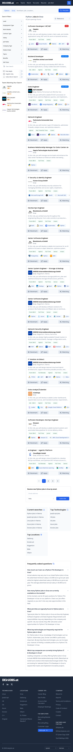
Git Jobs (52, 521)
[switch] (21, 71)
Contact (58, 715)
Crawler (58, 712)
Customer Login (43, 726)
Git (3, 705)
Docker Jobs (54, 528)
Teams (23, 3)
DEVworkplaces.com (63, 731)
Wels (28, 549)
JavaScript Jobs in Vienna (35, 517)
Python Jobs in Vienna (34, 513)
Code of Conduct (61, 708)
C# (3, 701)
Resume (43, 3)
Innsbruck (30, 542)
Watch (29, 3)
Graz (41, 17)
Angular (4, 719)
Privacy (58, 705)
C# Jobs (52, 517)
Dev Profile (41, 698)
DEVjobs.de (59, 727)
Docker (4, 712)
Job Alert (51, 3)
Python (29, 17)
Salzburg (30, 538)
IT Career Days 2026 (62, 735)
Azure (4, 708)
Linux (4, 694)
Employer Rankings (44, 707)
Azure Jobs (53, 524)
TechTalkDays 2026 (62, 738)
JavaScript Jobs (55, 513)
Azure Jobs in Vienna (34, 524)
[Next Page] (58, 481)
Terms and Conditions (63, 701)
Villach (29, 553)
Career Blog (42, 694)
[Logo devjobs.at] (8, 3)
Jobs (17, 3)
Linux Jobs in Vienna (34, 521)
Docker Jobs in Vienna (34, 528)
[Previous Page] (39, 481)
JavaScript (5, 698)
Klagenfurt (30, 546)
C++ (3, 715)
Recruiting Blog (43, 723)
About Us (59, 694)
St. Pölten (23, 715)
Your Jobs (36, 3)
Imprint (58, 698)
